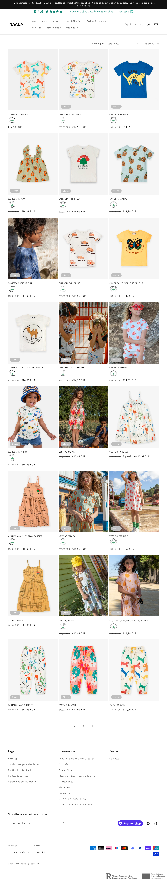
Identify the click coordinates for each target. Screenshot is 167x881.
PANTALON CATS (117, 705)
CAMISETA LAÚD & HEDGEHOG (73, 367)
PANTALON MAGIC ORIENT (20, 705)
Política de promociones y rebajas (77, 758)
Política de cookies (18, 775)
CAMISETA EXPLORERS (69, 283)
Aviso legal (14, 758)
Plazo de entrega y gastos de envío (77, 775)
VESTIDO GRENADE (118, 536)
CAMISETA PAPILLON (17, 452)
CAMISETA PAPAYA (16, 199)
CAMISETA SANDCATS (18, 114)
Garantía (63, 764)
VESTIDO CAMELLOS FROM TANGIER (25, 536)
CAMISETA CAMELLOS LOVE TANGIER (25, 367)
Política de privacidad (19, 770)
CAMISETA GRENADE (119, 367)
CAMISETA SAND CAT (119, 114)
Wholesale (64, 787)
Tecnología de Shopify (30, 864)
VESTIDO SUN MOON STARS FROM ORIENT (129, 620)
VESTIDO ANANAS (67, 620)
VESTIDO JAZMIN (67, 452)
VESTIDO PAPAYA (67, 536)
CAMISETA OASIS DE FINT (20, 283)
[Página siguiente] (101, 726)
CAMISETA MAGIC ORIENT (71, 114)
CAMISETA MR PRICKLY (69, 199)
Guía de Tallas (66, 770)
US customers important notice (75, 804)
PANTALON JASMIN (68, 705)
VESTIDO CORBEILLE (18, 620)
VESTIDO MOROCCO (119, 452)
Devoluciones (66, 781)
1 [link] (66, 725)
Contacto (114, 758)
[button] (45, 20)
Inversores (64, 792)
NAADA (18, 864)
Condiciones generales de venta (25, 764)
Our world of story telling (72, 798)
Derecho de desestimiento (22, 781)
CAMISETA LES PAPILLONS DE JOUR (126, 283)
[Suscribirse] (63, 823)
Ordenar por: (97, 43)
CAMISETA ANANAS (118, 199)
